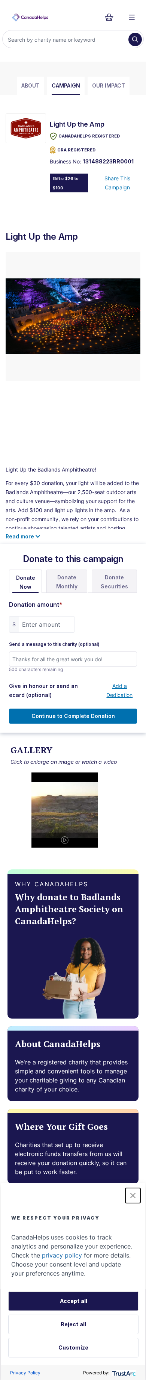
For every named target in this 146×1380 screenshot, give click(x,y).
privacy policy (62, 1255)
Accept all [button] (73, 1301)
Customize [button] (73, 1347)
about (30, 85)
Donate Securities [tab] (114, 581)
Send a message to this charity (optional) (54, 644)
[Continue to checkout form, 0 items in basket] (111, 17)
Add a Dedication (119, 690)
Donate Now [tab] (25, 582)
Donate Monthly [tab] (66, 581)
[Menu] (132, 17)
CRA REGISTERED (76, 150)
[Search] (135, 39)
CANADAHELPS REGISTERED (89, 136)
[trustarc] (123, 1372)
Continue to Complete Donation (73, 716)
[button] (132, 1195)
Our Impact (108, 85)
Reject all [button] (73, 1324)
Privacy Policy (25, 1372)
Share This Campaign (117, 182)
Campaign (66, 85)
